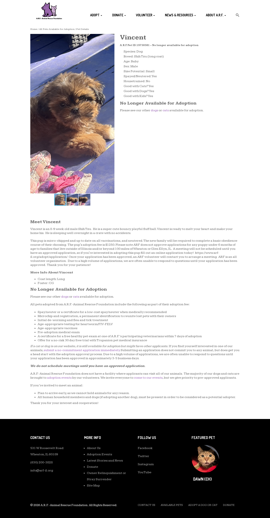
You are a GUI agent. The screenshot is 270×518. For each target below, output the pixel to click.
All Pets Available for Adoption (56, 29)
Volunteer (144, 15)
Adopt (95, 15)
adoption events (59, 378)
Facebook (145, 448)
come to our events (148, 378)
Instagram (146, 464)
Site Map (93, 485)
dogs (154, 110)
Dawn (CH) (202, 479)
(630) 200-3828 (41, 462)
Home (33, 29)
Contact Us (146, 505)
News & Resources (179, 15)
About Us (93, 448)
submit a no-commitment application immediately (82, 350)
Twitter (143, 456)
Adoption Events (99, 454)
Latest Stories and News (105, 460)
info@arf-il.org (41, 470)
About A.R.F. (215, 15)
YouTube (144, 472)
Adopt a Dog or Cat (202, 505)
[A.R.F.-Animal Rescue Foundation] (49, 10)
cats (166, 110)
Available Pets (172, 505)
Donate (118, 15)
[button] (111, 37)
